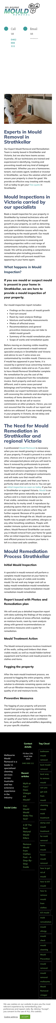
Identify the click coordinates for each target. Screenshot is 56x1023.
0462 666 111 (28, 763)
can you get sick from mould (43, 793)
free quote (34, 184)
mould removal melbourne (45, 977)
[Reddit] (12, 815)
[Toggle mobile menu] (51, 4)
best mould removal (45, 767)
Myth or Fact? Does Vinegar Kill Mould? (27, 791)
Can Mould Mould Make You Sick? (28, 812)
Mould (42, 490)
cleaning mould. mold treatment (44, 811)
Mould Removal (27, 448)
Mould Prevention (45, 956)
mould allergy (43, 929)
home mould (43, 847)
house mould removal (44, 858)
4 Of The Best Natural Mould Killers (27, 831)
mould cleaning (44, 947)
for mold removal (44, 838)
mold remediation (45, 919)
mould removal (44, 966)
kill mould (44, 912)
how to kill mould (45, 883)
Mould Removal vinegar (44, 990)
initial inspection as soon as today (24, 487)
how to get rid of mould (45, 872)
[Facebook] (5, 815)
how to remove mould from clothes (43, 899)
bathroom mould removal (44, 755)
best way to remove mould (44, 778)
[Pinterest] (8, 815)
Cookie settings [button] (11, 1017)
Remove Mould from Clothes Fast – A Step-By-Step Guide (27, 855)
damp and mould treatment (45, 827)
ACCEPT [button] (25, 1017)
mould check (43, 938)
